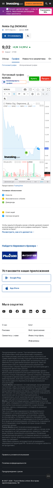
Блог (31, 325)
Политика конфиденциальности (14, 463)
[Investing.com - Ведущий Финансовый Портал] (14, 3)
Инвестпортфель (36, 335)
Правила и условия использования (15, 455)
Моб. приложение (37, 330)
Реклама (6, 330)
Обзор (5, 58)
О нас (4, 325)
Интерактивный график (28, 65)
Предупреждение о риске (12, 471)
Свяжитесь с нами (10, 335)
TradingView (18, 186)
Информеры (34, 341)
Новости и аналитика (34, 58)
